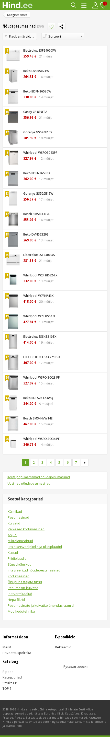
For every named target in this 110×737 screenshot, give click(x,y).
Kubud (13, 552)
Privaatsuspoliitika (17, 652)
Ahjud (12, 535)
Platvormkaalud (20, 593)
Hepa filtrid (16, 599)
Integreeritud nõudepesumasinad (34, 570)
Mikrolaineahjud (20, 541)
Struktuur (10, 683)
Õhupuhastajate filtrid (25, 582)
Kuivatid (14, 523)
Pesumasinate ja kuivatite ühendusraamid (41, 605)
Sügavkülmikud (19, 564)
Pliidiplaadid (17, 558)
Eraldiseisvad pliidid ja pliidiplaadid (35, 546)
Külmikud (15, 511)
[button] (62, 36)
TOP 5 (7, 688)
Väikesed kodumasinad (26, 529)
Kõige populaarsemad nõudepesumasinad (38, 477)
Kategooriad (84, 5)
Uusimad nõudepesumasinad (28, 483)
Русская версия (75, 666)
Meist (7, 647)
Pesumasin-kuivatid (23, 588)
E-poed (8, 671)
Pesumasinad (18, 517)
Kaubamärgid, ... (21, 36)
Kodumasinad (18, 576)
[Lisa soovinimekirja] (51, 26)
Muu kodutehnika (21, 611)
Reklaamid (63, 647)
